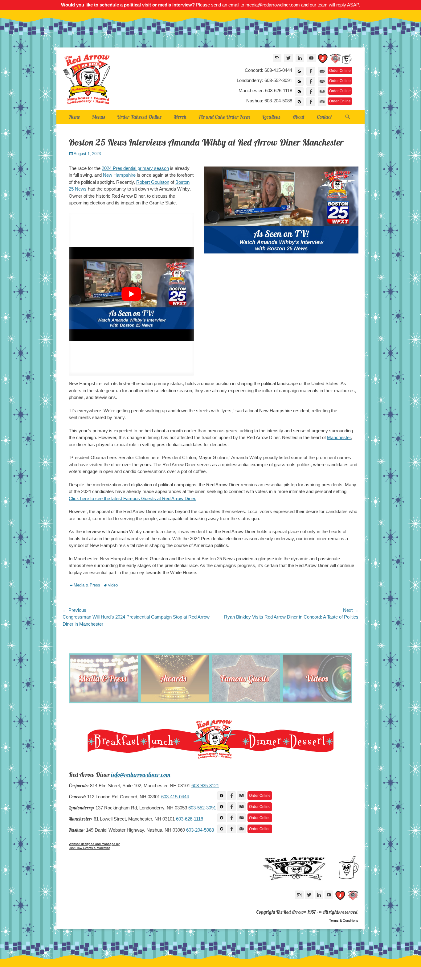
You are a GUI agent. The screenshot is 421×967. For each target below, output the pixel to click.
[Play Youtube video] (131, 294)
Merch (180, 116)
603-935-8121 (205, 785)
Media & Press (87, 585)
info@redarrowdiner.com (140, 774)
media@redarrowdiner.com (272, 4)
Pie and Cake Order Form (224, 116)
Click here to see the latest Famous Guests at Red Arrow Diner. (132, 498)
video (113, 585)
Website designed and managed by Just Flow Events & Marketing (94, 846)
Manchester (339, 437)
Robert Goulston (152, 182)
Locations (271, 116)
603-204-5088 (200, 830)
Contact (324, 116)
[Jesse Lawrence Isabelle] (322, 60)
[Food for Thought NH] (335, 60)
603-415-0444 (175, 796)
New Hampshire (119, 175)
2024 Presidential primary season (135, 168)
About (298, 116)
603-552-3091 (202, 807)
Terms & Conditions (343, 920)
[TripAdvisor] (322, 71)
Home (74, 116)
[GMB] (221, 795)
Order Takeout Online (139, 116)
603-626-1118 (189, 819)
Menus (98, 116)
